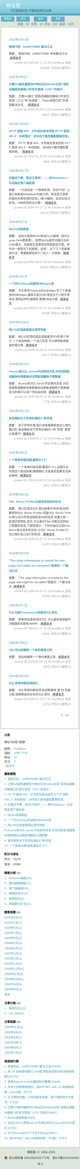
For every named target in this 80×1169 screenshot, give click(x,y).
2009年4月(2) (13, 948)
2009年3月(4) (13, 953)
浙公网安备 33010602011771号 (29, 1157)
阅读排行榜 (11, 1061)
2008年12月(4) (14, 968)
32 (15, 757)
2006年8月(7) (13, 1047)
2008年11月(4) (13, 1027)
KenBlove (20, 748)
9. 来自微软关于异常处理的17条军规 (27, 840)
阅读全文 (15, 57)
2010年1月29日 (19, 123)
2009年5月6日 (18, 642)
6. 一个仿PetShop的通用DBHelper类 (27, 820)
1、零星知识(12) (15, 1008)
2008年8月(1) (13, 1037)
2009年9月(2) (13, 927)
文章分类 (10, 1003)
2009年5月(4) (13, 943)
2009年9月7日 (18, 221)
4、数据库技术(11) (16, 893)
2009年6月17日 (19, 411)
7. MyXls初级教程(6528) (19, 1117)
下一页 (64, 715)
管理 (58, 18)
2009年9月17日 (19, 170)
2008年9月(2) (13, 1032)
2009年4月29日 (19, 676)
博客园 (7, 18)
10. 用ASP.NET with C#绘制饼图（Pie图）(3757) (35, 1138)
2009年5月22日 (19, 494)
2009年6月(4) (13, 938)
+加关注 (9, 765)
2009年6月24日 (19, 364)
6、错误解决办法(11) (17, 903)
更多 (7, 994)
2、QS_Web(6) (14, 1013)
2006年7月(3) (13, 1052)
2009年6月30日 (19, 322)
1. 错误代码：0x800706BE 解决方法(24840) (32, 1066)
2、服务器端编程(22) (17, 883)
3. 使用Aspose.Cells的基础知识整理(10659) (32, 1081)
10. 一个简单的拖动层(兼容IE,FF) (25, 845)
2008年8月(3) (13, 989)
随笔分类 (10, 872)
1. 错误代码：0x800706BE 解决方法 (27, 778)
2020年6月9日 (18, 77)
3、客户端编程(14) (16, 888)
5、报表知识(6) (14, 898)
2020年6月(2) (13, 917)
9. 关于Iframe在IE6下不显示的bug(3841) (30, 1133)
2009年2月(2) (13, 958)
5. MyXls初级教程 (15, 815)
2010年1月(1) (13, 922)
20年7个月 (20, 753)
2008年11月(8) (13, 974)
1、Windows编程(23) (18, 878)
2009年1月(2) (13, 963)
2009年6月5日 (18, 452)
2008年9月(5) (13, 984)
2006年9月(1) (13, 1042)
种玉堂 (13, 5)
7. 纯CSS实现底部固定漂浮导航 (24, 825)
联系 (40, 18)
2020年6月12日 (19, 39)
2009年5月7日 (18, 605)
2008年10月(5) (14, 979)
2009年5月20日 (19, 553)
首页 (23, 18)
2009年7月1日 (18, 276)
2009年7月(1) (13, 933)
